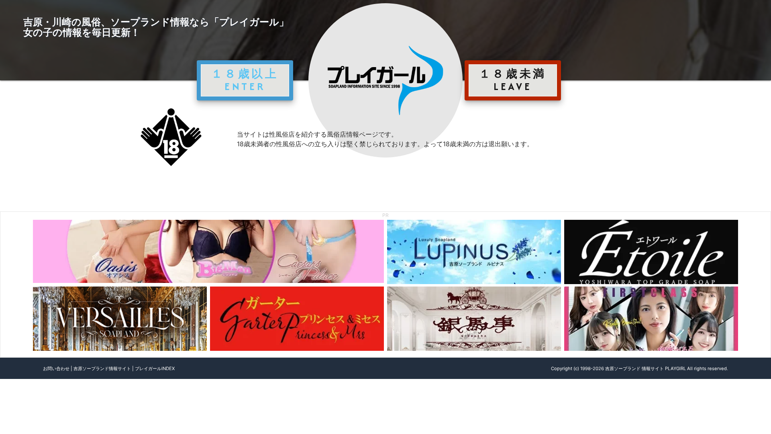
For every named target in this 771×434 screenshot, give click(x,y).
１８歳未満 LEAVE (513, 80)
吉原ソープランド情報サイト (102, 368)
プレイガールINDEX (155, 368)
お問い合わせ (56, 368)
